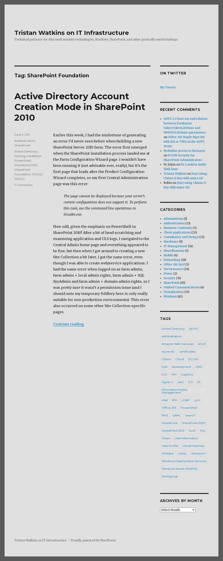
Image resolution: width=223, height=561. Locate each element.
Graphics (187, 374)
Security (169, 278)
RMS (165, 415)
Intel (165, 400)
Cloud (179, 359)
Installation (34, 156)
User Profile (170, 446)
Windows (170, 296)
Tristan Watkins (175, 174)
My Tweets (168, 87)
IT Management (175, 246)
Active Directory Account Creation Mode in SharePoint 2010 (79, 107)
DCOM (193, 359)
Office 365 (169, 407)
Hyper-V (167, 382)
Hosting (19, 156)
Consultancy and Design (181, 237)
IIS (199, 382)
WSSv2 (37, 174)
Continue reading (68, 324)
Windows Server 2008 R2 (179, 468)
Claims (166, 359)
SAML (176, 415)
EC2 (164, 374)
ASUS (202, 344)
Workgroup (170, 476)
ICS (190, 382)
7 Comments (23, 185)
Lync (197, 400)
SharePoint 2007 (193, 423)
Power (168, 273)
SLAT (192, 430)
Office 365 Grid (174, 264)
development (181, 366)
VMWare (168, 453)
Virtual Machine (193, 446)
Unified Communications (182, 287)
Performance (173, 269)
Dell (164, 366)
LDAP (185, 400)
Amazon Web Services (178, 344)
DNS (199, 366)
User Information (186, 438)
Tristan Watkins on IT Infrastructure (71, 32)
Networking (172, 260)
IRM (174, 400)
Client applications (177, 232)
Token (166, 438)
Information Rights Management (174, 391)
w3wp (182, 453)
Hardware (171, 241)
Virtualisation (173, 292)
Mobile (168, 255)
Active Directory (25, 151)
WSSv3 (19, 179)
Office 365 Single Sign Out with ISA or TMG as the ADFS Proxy (184, 141)
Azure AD (168, 351)
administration (172, 336)
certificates (187, 351)
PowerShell (22, 160)
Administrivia (173, 219)
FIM (173, 374)
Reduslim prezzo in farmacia (184, 151)
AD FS (193, 328)
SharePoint (22, 145)
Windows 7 (198, 453)
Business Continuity (178, 228)
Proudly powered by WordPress (93, 540)
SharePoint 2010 (25, 165)
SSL (203, 430)
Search (190, 415)
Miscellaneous (174, 251)
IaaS (181, 382)
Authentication (24, 140)
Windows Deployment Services (184, 461)
